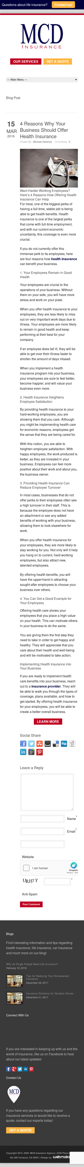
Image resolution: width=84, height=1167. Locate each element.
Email (71, 831)
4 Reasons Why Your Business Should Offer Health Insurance (44, 130)
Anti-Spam (29, 894)
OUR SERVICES (25, 61)
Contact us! (63, 4)
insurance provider (46, 686)
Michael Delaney (42, 141)
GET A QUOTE (57, 61)
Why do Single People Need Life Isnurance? (32, 964)
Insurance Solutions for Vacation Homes (50, 993)
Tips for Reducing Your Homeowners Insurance (47, 977)
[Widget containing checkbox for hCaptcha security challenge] (51, 868)
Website (28, 856)
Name (71, 818)
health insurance (64, 258)
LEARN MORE (48, 721)
